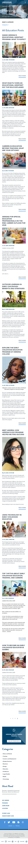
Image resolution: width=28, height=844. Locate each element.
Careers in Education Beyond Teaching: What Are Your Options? (13, 148)
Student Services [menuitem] (7, 761)
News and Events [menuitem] (7, 754)
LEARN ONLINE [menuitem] (5, 805)
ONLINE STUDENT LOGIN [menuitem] (8, 816)
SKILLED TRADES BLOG (14, 741)
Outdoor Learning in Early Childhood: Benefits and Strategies (13, 286)
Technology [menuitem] (6, 779)
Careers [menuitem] (10, 825)
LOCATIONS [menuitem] (5, 808)
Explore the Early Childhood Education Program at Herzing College (12, 351)
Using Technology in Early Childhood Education (12, 517)
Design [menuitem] (5, 766)
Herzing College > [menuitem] (7, 6)
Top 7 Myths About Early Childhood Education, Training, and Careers (13, 576)
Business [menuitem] (5, 764)
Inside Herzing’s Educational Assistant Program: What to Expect (14, 37)
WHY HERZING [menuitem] (5, 800)
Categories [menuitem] (5, 25)
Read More (22, 76)
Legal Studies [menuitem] (6, 774)
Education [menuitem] (5, 769)
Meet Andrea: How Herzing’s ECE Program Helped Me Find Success (13, 432)
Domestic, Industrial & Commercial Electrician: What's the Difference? (10, 791)
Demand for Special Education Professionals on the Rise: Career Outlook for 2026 (13, 221)
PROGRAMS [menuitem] (5, 803)
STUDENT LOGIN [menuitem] (6, 813)
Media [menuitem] (4, 776)
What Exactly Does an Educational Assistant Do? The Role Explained (13, 85)
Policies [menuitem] (18, 825)
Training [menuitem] (5, 756)
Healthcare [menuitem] (6, 771)
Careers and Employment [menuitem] (9, 759)
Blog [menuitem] (13, 6)
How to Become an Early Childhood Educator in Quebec (13, 647)
